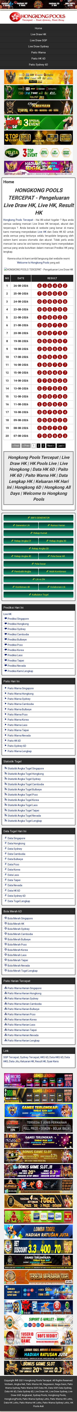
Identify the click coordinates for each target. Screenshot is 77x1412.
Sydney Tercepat (29, 1057)
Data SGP (52, 1388)
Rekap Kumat (40, 533)
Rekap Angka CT (22, 541)
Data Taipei (13, 880)
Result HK (40, 1061)
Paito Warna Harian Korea (22, 1019)
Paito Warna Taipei (18, 730)
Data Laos (13, 875)
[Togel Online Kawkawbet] (38, 1125)
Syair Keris (53, 1061)
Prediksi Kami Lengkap (20, 671)
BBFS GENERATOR (40, 517)
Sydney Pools (40, 1395)
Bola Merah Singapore (20, 918)
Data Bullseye (15, 859)
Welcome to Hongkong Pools (33, 262)
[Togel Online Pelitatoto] (38, 153)
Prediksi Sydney (16, 629)
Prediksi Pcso (15, 645)
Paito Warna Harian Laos (21, 1024)
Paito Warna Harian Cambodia (24, 1003)
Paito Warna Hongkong (20, 693)
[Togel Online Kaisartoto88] (38, 1216)
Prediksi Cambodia (18, 634)
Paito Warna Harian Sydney (22, 998)
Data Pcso (13, 864)
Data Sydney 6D (16, 895)
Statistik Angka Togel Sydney (24, 779)
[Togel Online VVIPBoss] (38, 77)
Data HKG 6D (56, 1057)
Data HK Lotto (11, 1402)
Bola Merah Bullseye (19, 939)
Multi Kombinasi (57, 571)
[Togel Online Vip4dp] (38, 1262)
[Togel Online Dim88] (38, 92)
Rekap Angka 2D (40, 548)
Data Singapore (16, 838)
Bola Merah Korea (17, 950)
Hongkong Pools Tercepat (18, 219)
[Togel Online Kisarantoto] (38, 137)
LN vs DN (40, 579)
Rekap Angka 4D (22, 556)
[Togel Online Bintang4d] (38, 1171)
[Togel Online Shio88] (38, 1352)
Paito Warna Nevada (19, 735)
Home (38, 28)
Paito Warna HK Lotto (61, 1399)
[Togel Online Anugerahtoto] (38, 1292)
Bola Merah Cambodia (20, 934)
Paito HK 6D (38, 58)
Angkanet (27, 1395)
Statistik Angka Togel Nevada (24, 815)
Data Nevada (14, 885)
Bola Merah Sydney (18, 929)
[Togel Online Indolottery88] (38, 1307)
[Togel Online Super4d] (38, 107)
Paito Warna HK (34, 1384)
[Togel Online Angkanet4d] (38, 1322)
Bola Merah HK (15, 923)
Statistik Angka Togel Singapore (25, 768)
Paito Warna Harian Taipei (22, 1030)
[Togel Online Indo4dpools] (38, 1231)
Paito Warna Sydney (18, 698)
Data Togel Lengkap (18, 901)
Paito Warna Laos (17, 725)
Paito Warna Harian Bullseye (23, 1009)
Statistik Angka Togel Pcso (22, 794)
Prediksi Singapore (18, 618)
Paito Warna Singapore (20, 688)
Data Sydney (14, 848)
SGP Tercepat (11, 1057)
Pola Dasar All (57, 556)
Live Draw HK (38, 34)
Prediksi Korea (15, 650)
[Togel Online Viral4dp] (38, 168)
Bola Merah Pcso (17, 944)
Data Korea (13, 869)
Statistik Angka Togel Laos (22, 805)
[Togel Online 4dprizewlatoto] (38, 1201)
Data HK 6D (13, 890)
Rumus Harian (57, 525)
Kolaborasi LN (57, 587)
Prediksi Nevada (16, 665)
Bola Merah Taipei (17, 960)
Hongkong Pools (57, 1395)
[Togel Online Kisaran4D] (38, 122)
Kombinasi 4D (22, 587)
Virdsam (8, 1384)
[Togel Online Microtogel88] (38, 1080)
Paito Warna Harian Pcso (21, 1014)
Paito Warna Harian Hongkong (24, 993)
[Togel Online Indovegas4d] (38, 1368)
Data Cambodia (16, 854)
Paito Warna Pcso (17, 714)
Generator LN (22, 525)
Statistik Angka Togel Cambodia (25, 784)
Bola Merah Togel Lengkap (22, 970)
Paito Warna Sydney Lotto (36, 1399)
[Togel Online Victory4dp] (38, 1110)
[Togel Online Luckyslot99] (38, 1247)
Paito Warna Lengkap (19, 751)
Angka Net (19, 1384)
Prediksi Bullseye (17, 639)
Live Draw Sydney (38, 46)
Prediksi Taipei (15, 660)
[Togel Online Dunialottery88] (38, 1277)
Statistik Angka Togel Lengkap (24, 820)
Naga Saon (60, 1384)
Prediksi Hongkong (18, 623)
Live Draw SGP (38, 40)
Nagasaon (48, 1384)
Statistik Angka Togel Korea (23, 800)
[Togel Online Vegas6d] (38, 1141)
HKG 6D (44, 1057)
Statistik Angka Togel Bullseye (24, 789)
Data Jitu (14, 1061)
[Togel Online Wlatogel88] (38, 1186)
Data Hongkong (16, 843)
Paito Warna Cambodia (20, 704)
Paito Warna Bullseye (19, 709)
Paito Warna (38, 52)
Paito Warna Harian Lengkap (23, 1040)
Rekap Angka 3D (57, 541)
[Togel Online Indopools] (38, 1337)
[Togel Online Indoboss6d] (38, 1095)
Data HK (43, 1388)
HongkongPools (12, 1399)
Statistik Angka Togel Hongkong (25, 773)
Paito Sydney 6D (38, 64)
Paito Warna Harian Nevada (22, 1035)
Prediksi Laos (15, 655)
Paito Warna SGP (29, 1388)
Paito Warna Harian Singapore (24, 988)
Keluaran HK (27, 1061)
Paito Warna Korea (18, 719)
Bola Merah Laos (17, 955)
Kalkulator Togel (40, 594)
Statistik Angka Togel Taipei (23, 810)
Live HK (42, 231)
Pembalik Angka (22, 571)
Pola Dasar (40, 563)
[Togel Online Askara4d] (38, 1156)
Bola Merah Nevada (18, 965)
